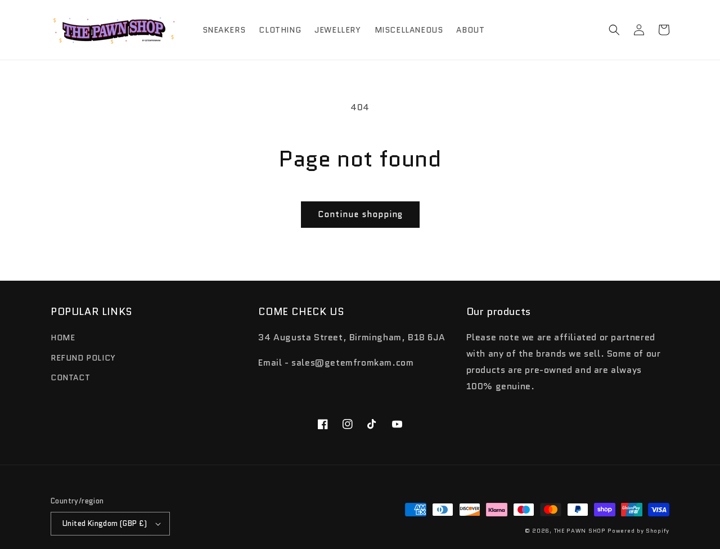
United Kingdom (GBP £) (104, 523)
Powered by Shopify (638, 530)
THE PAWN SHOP (580, 530)
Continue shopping (360, 214)
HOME (63, 337)
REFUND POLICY (83, 357)
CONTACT (70, 377)
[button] (614, 29)
